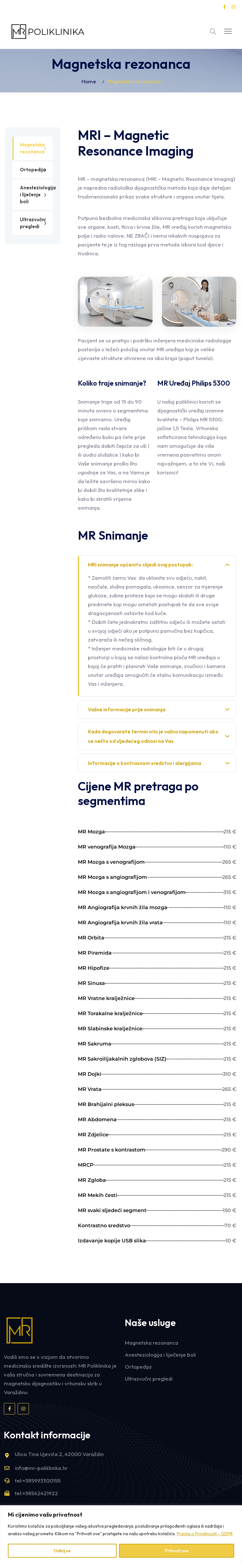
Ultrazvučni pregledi (33, 222)
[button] (228, 31)
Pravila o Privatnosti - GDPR (205, 1533)
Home (89, 81)
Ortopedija (33, 170)
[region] (121, 1534)
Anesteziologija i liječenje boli (36, 194)
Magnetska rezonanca (32, 148)
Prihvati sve (176, 1551)
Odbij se (62, 1551)
